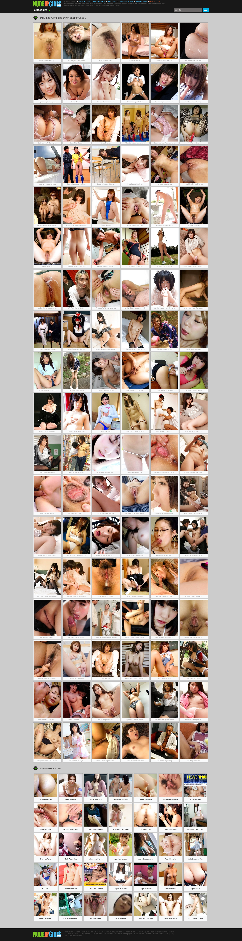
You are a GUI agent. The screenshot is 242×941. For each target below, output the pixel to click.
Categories (40, 10)
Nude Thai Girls (99, 1)
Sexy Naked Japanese (47, 4)
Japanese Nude (141, 1)
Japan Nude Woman (126, 1)
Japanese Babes (84, 1)
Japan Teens (111, 1)
